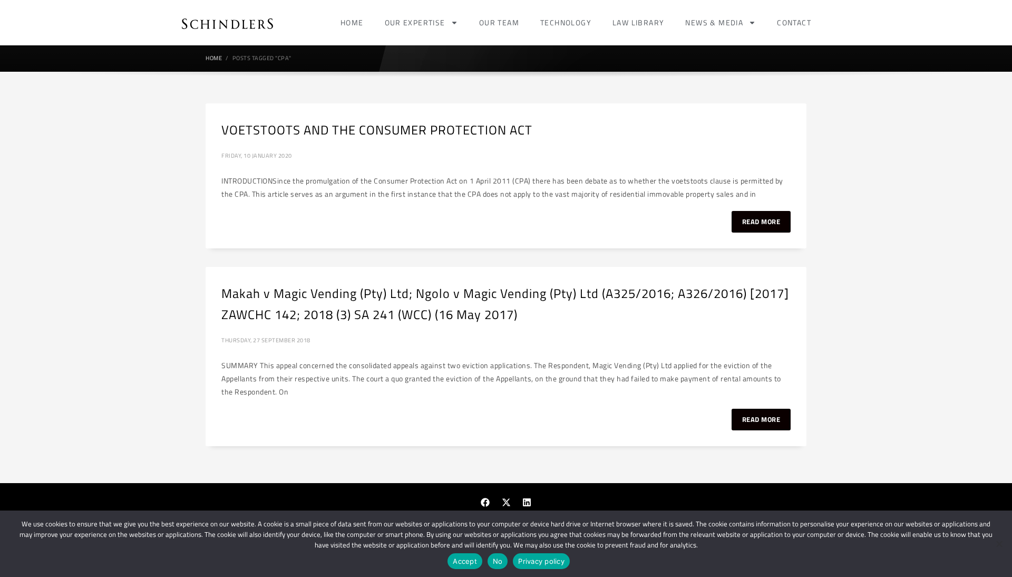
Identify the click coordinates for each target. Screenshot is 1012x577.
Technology (565, 22)
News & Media (714, 22)
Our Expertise (415, 22)
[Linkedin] (527, 503)
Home (352, 22)
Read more (761, 221)
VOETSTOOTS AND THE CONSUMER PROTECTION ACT (376, 129)
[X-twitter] (506, 503)
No (498, 561)
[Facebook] (485, 503)
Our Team (499, 22)
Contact (794, 22)
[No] (999, 543)
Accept (465, 561)
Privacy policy (541, 561)
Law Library (638, 22)
